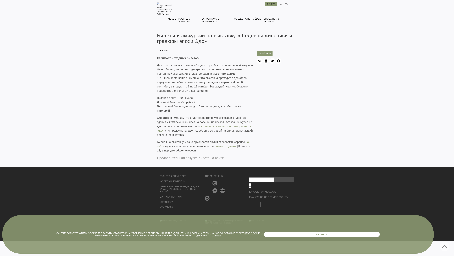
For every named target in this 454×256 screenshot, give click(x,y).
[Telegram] (272, 61)
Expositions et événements (210, 20)
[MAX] (278, 61)
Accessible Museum (173, 181)
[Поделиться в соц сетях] (293, 4)
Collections (242, 19)
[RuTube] (222, 190)
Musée (172, 19)
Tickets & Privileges (173, 176)
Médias (257, 19)
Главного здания (225, 146)
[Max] (207, 198)
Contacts (166, 207)
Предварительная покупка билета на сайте (190, 158)
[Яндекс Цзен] (214, 190)
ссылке (216, 235)
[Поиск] (261, 4)
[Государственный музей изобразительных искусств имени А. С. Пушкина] (164, 14)
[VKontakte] (214, 183)
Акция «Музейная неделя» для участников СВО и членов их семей (179, 189)
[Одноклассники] (266, 61)
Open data (166, 202)
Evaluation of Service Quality (268, 197)
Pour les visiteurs (184, 20)
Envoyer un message (262, 192)
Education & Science (271, 20)
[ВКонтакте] (260, 61)
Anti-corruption (171, 197)
